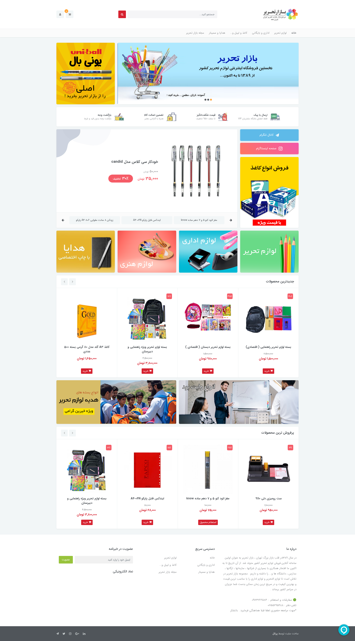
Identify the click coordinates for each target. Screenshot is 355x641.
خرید (267, 371)
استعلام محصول (208, 522)
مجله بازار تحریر (195, 33)
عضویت (66, 560)
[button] (69, 14)
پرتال (275, 634)
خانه (293, 33)
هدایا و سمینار (217, 33)
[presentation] (230, 220)
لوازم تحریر (280, 33)
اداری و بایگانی (260, 33)
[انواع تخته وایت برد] (239, 402)
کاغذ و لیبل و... (238, 33)
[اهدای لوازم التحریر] (116, 402)
